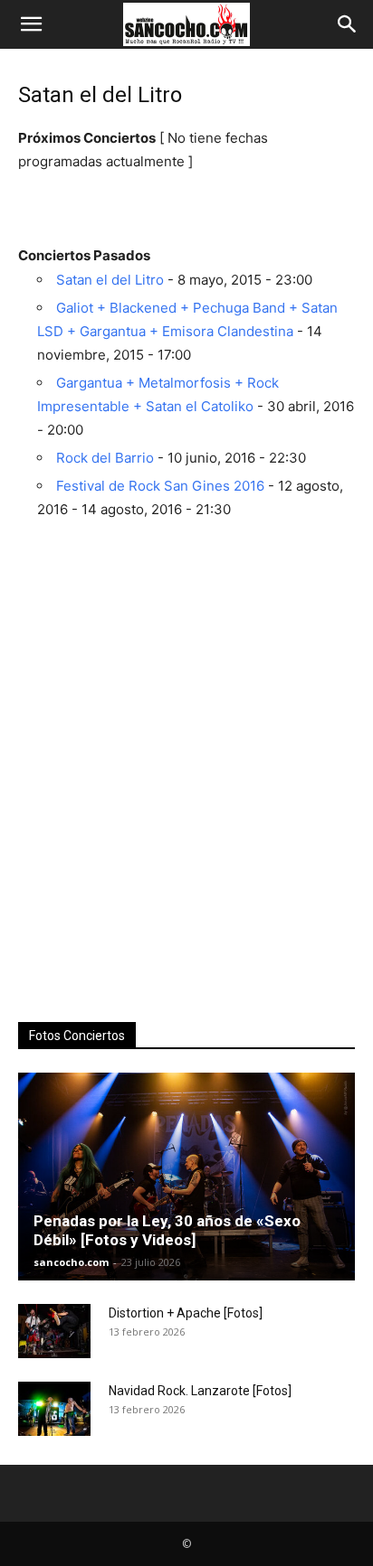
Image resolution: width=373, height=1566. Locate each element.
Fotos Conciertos (77, 1035)
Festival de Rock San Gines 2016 (160, 485)
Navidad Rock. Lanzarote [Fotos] (200, 1390)
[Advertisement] (186, 801)
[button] (31, 24)
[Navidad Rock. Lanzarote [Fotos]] (54, 1409)
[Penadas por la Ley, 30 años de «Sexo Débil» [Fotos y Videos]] (186, 1176)
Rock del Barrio (105, 457)
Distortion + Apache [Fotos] (186, 1313)
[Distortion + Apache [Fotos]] (54, 1331)
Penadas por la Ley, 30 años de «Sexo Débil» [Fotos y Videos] (167, 1230)
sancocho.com (71, 1262)
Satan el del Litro (110, 279)
